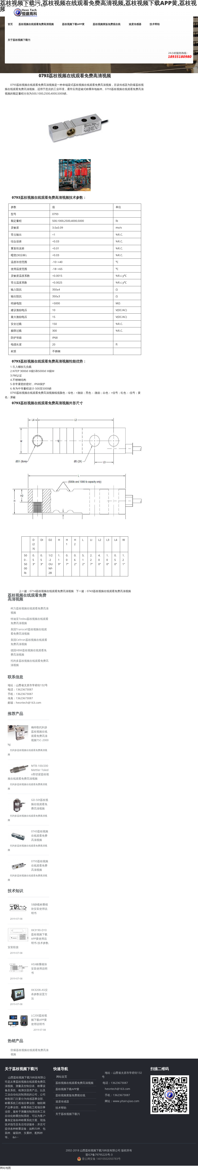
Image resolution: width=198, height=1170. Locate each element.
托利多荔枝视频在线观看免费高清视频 (30, 663)
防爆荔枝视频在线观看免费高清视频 (30, 1052)
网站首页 (61, 1076)
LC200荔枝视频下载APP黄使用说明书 (39, 1020)
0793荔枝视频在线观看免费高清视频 (39, 865)
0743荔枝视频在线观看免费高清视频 (109, 591)
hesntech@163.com (117, 1089)
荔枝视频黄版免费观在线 (107, 24)
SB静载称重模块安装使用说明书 (39, 909)
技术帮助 (155, 24)
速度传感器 (135, 24)
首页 (10, 24)
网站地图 (5, 1168)
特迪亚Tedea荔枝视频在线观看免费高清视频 (29, 621)
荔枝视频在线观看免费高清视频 (36, 24)
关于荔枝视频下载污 (19, 40)
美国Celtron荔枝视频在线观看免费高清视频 (29, 642)
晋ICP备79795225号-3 (99, 1154)
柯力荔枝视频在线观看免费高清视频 (30, 610)
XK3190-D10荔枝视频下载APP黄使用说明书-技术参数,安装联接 (28, 938)
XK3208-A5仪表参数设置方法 (39, 994)
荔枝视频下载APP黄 (73, 24)
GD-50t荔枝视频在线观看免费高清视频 (39, 804)
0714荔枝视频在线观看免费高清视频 (52, 591)
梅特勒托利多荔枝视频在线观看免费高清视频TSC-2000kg (28, 735)
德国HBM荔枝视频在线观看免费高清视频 (29, 652)
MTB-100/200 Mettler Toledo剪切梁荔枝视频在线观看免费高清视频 (28, 772)
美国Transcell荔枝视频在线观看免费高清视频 (29, 631)
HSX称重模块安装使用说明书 (39, 968)
